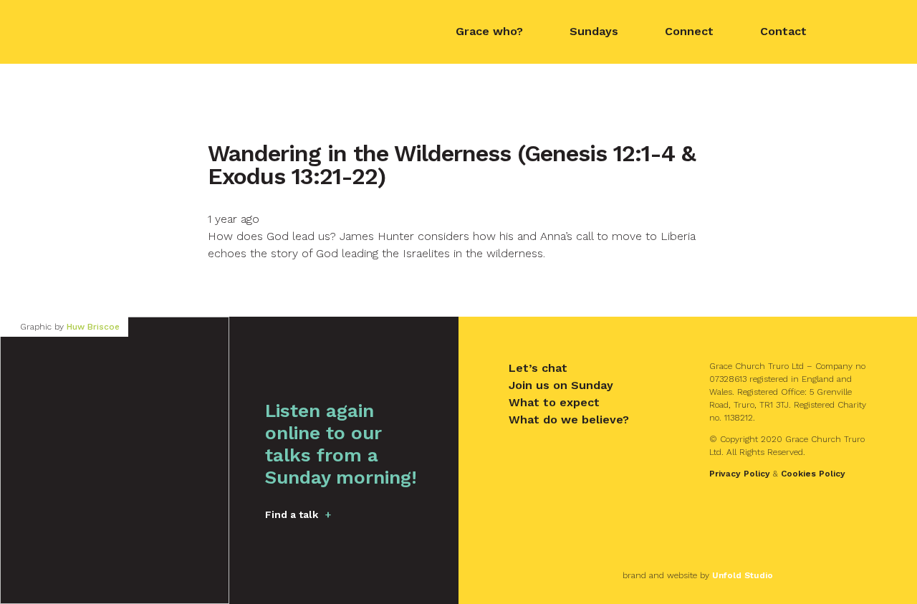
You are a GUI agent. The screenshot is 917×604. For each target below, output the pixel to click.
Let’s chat (538, 368)
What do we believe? (569, 419)
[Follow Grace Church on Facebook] (857, 32)
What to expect (554, 402)
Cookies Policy (813, 474)
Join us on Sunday (561, 385)
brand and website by (698, 575)
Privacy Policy (739, 474)
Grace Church (135, 30)
